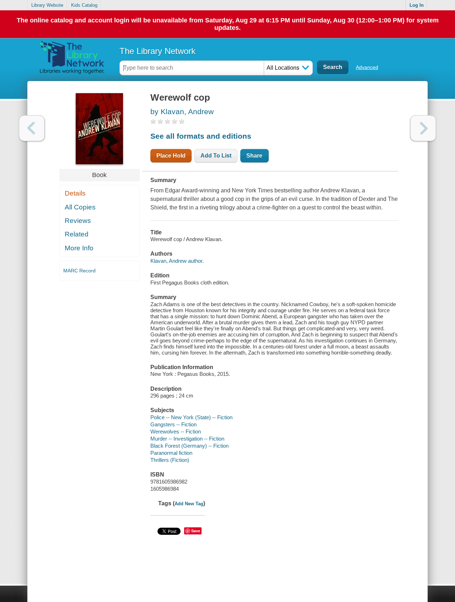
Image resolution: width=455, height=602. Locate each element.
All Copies (80, 207)
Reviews (78, 220)
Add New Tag (189, 503)
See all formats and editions (200, 136)
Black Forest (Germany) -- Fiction (189, 446)
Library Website (47, 5)
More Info (79, 248)
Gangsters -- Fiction (173, 424)
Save (195, 530)
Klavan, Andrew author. (177, 261)
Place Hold (171, 156)
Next (423, 128)
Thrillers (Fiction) (169, 460)
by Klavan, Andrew (182, 111)
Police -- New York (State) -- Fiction (191, 417)
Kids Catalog (84, 5)
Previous (32, 128)
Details (75, 193)
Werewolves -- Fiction (175, 431)
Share (254, 156)
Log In (417, 5)
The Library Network (157, 51)
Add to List (215, 156)
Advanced (367, 67)
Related (77, 234)
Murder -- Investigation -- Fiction (187, 439)
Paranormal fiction (171, 453)
